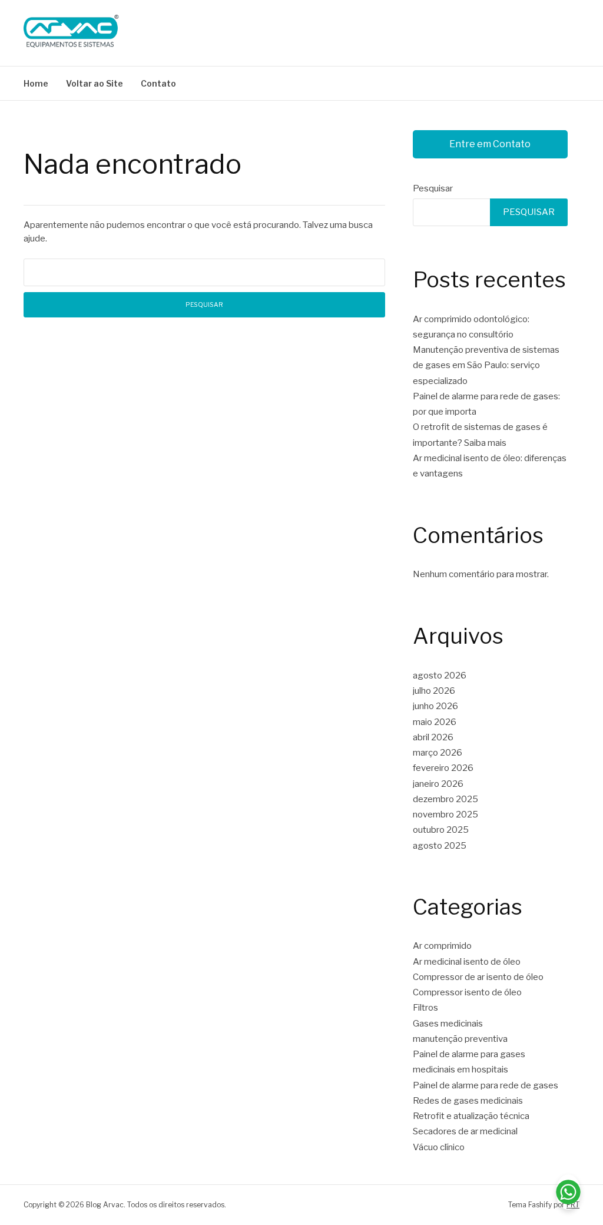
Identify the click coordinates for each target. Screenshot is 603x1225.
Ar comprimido (442, 946)
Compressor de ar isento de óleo (478, 977)
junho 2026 (435, 706)
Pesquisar (433, 188)
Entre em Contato (490, 144)
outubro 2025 (441, 830)
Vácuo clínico (439, 1147)
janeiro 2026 (438, 784)
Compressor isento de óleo (467, 992)
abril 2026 (433, 737)
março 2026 (437, 752)
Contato (158, 83)
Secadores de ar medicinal (465, 1131)
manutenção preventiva (460, 1039)
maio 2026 (434, 722)
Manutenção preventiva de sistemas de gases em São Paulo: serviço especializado (486, 365)
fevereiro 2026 (443, 768)
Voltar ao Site (94, 83)
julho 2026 (434, 691)
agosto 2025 (439, 845)
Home (36, 83)
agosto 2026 (439, 675)
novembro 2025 (445, 814)
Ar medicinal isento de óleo (467, 961)
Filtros (425, 1007)
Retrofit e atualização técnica (471, 1116)
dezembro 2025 (445, 799)
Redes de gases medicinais (468, 1100)
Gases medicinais (448, 1023)
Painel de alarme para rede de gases (485, 1085)
